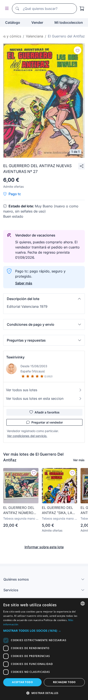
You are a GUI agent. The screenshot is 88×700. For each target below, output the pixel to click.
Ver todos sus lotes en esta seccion (34, 398)
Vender (37, 22)
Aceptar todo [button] (22, 682)
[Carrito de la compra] (82, 8)
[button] (44, 298)
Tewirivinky (15, 357)
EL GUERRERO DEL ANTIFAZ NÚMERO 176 (18, 510)
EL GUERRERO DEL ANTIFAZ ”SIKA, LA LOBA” (57, 510)
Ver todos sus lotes (21, 390)
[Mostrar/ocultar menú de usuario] (6, 8)
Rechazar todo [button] (64, 682)
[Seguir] (77, 50)
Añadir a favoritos (47, 412)
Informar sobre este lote (44, 547)
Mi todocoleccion (68, 22)
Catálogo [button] (12, 22)
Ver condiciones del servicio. (27, 436)
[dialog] (44, 649)
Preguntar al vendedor (47, 422)
